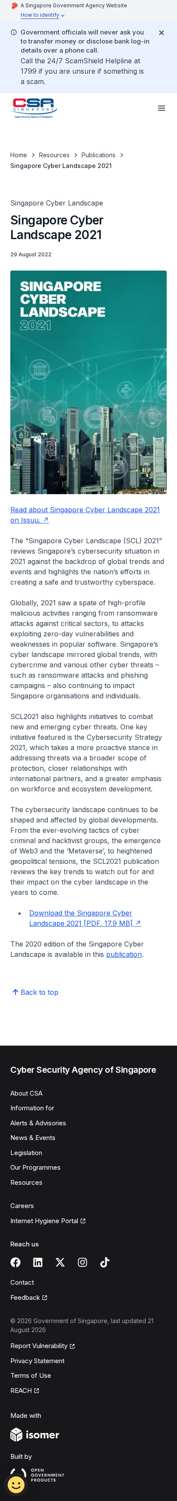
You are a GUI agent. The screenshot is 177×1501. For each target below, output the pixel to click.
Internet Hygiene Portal (44, 1221)
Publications (99, 155)
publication (124, 954)
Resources (54, 155)
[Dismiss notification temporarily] (161, 32)
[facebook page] (15, 1262)
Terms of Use (30, 1375)
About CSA (26, 1093)
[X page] (60, 1262)
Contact (22, 1282)
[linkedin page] (38, 1262)
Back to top (39, 992)
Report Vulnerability (38, 1346)
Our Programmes (35, 1167)
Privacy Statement (37, 1361)
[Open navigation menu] (161, 108)
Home (18, 155)
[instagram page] (82, 1262)
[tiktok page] (105, 1262)
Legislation (26, 1153)
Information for (32, 1108)
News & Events (32, 1138)
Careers (22, 1206)
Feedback (25, 1297)
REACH (21, 1390)
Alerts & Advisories (38, 1123)
